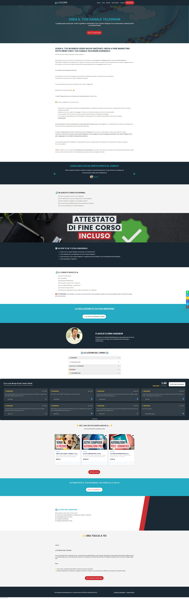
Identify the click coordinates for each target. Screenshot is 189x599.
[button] (187, 292)
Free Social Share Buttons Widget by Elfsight (184, 309)
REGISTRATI (129, 2)
